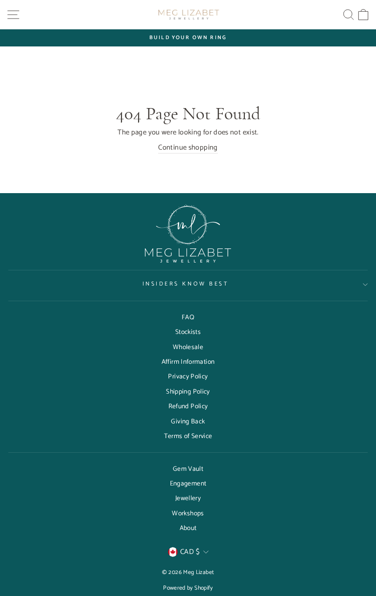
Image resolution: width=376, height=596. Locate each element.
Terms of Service (188, 436)
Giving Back (188, 421)
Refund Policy (188, 406)
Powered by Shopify (188, 588)
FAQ (188, 317)
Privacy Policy (188, 376)
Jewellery (188, 498)
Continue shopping (187, 148)
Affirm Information (188, 361)
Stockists (188, 332)
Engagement (188, 483)
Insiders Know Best (185, 283)
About (188, 528)
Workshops (188, 513)
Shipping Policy (188, 391)
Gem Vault (188, 469)
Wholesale (188, 347)
